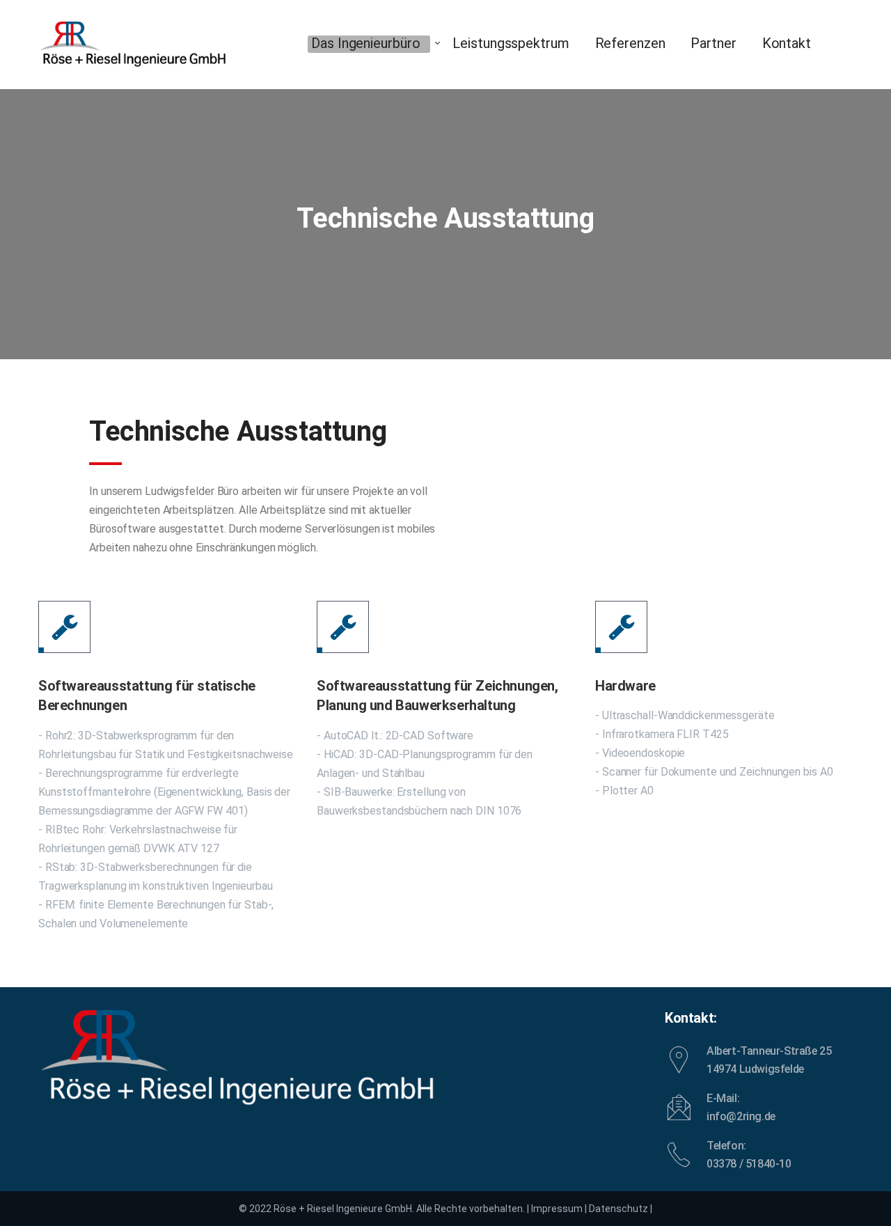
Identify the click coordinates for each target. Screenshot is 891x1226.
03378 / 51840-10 (749, 1163)
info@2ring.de (741, 1116)
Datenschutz (618, 1208)
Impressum (557, 1208)
